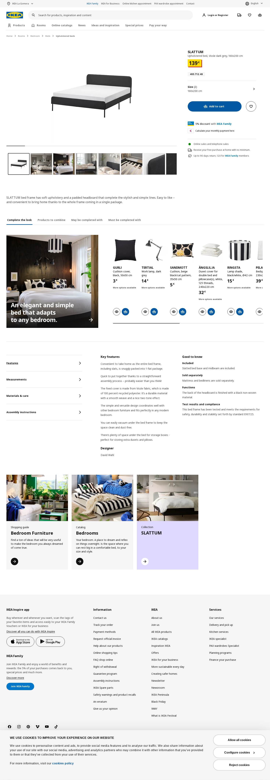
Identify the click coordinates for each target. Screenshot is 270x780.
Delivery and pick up (221, 625)
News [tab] (82, 25)
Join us (155, 625)
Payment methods (104, 632)
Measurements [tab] (16, 379)
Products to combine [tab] (51, 220)
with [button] (213, 124)
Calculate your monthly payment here (214, 130)
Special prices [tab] (134, 25)
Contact (190, 3)
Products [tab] (19, 25)
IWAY (154, 708)
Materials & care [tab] (17, 396)
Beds (47, 36)
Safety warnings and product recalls (114, 694)
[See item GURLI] (125, 250)
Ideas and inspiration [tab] (105, 25)
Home (9, 36)
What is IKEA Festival (164, 715)
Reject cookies (239, 765)
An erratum (100, 701)
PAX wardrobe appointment (168, 3)
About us (156, 618)
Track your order (103, 625)
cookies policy (63, 763)
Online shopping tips (105, 652)
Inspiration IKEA (160, 645)
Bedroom (35, 36)
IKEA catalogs (159, 639)
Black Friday (158, 701)
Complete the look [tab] (19, 220)
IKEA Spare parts (103, 687)
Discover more (15, 677)
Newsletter (158, 680)
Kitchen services (218, 632)
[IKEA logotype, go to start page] (14, 15)
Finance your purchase (222, 659)
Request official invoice (107, 639)
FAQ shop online (103, 659)
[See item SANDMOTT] (182, 250)
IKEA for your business (164, 659)
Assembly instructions (106, 680)
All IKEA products (161, 632)
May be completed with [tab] (86, 220)
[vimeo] (37, 727)
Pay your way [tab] (158, 25)
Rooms (21, 36)
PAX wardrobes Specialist (224, 645)
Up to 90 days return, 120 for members (221, 155)
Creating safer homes (164, 673)
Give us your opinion (105, 708)
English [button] (254, 3)
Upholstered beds (65, 36)
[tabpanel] (182, 408)
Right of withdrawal (105, 666)
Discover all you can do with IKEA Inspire (30, 631)
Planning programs (220, 652)
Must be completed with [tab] (124, 220)
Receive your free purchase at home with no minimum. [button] (222, 149)
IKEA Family (92, 3)
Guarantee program (105, 673)
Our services (216, 618)
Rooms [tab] (41, 25)
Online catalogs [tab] (62, 25)
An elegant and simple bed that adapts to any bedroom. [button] (42, 312)
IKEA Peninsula (160, 694)
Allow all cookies (239, 740)
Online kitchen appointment (137, 3)
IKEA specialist (217, 639)
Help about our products (108, 645)
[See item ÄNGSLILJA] (211, 250)
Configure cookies (237, 752)
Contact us (100, 618)
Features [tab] (12, 363)
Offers (155, 652)
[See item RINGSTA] (239, 250)
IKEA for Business (110, 3)
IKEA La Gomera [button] (20, 3)
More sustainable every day (167, 666)
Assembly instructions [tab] (21, 412)
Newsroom (158, 687)
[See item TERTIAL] (154, 250)
